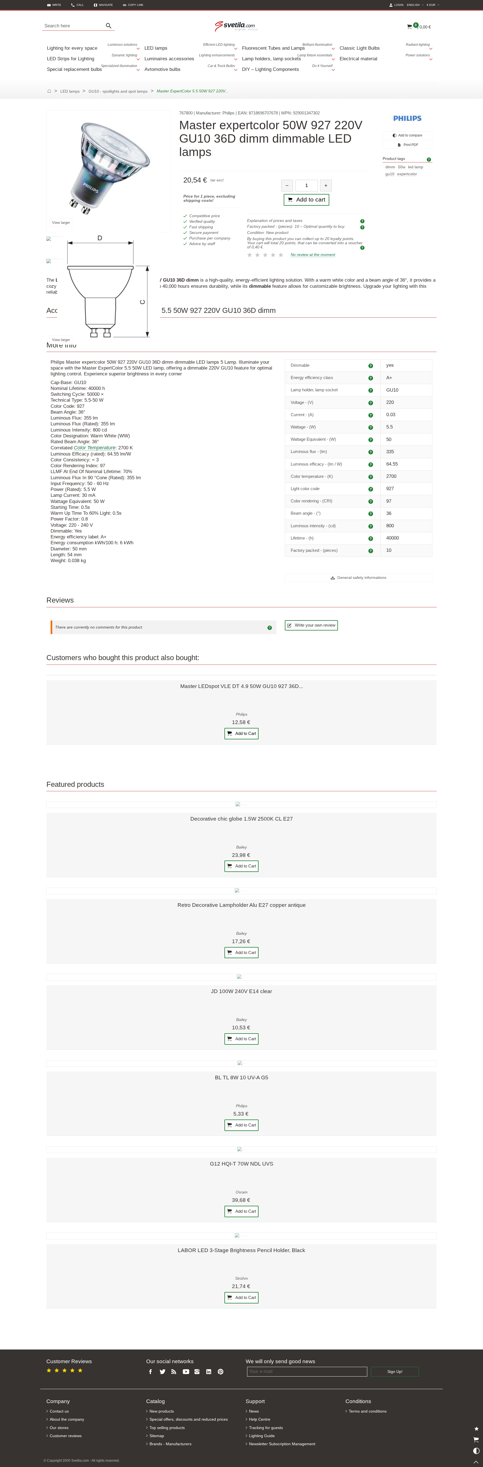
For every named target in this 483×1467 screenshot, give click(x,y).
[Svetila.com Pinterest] (222, 1372)
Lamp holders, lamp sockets (287, 57)
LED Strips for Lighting (92, 57)
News (254, 1411)
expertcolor (407, 174)
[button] (133, 5)
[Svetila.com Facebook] (152, 1372)
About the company (67, 1419)
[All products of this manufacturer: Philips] (407, 118)
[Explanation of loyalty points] (363, 247)
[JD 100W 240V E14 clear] (241, 977)
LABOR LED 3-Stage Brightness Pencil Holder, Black (241, 1250)
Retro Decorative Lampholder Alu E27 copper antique (241, 905)
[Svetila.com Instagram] (198, 1372)
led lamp (415, 167)
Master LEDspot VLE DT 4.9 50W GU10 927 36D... (241, 686)
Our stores (59, 1428)
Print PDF (410, 145)
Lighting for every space (92, 47)
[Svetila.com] (237, 26)
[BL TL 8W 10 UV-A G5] (241, 1063)
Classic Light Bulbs (385, 47)
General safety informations (361, 578)
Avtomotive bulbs (190, 68)
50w (401, 167)
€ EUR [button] (434, 4)
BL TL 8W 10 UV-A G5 (241, 1077)
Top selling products (167, 1428)
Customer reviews (66, 1436)
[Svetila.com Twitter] (163, 1372)
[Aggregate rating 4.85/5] (65, 1369)
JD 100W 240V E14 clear (241, 991)
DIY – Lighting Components (287, 68)
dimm (390, 167)
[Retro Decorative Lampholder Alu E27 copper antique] (241, 891)
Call (80, 4)
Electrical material (385, 57)
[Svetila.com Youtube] (187, 1372)
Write (56, 4)
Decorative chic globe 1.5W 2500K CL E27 (241, 819)
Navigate (106, 4)
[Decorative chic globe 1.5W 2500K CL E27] (241, 805)
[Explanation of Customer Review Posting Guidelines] (270, 627)
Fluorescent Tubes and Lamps (287, 47)
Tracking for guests (266, 1428)
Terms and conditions (368, 1411)
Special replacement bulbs (92, 68)
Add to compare (410, 135)
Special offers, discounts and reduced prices (189, 1419)
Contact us (59, 1411)
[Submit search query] (110, 25)
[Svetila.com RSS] (175, 1372)
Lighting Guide (262, 1436)
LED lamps (190, 47)
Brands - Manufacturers (170, 1444)
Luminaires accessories (190, 57)
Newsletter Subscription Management (282, 1444)
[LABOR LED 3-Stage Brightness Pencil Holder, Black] (241, 1236)
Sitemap (157, 1436)
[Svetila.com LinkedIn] (210, 1372)
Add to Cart (245, 733)
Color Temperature (94, 447)
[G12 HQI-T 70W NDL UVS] (241, 1150)
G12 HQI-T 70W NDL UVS (241, 1164)
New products (162, 1411)
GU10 (389, 174)
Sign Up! (394, 1372)
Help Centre (259, 1419)
